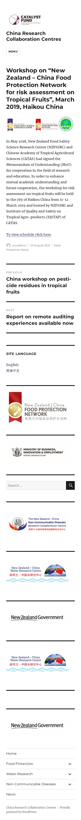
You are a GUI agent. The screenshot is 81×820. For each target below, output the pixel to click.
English (12, 365)
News (11, 794)
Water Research (19, 774)
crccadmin (19, 245)
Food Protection (19, 764)
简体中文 (13, 370)
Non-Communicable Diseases (31, 784)
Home (11, 753)
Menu (13, 51)
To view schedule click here (28, 234)
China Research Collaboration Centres (33, 36)
